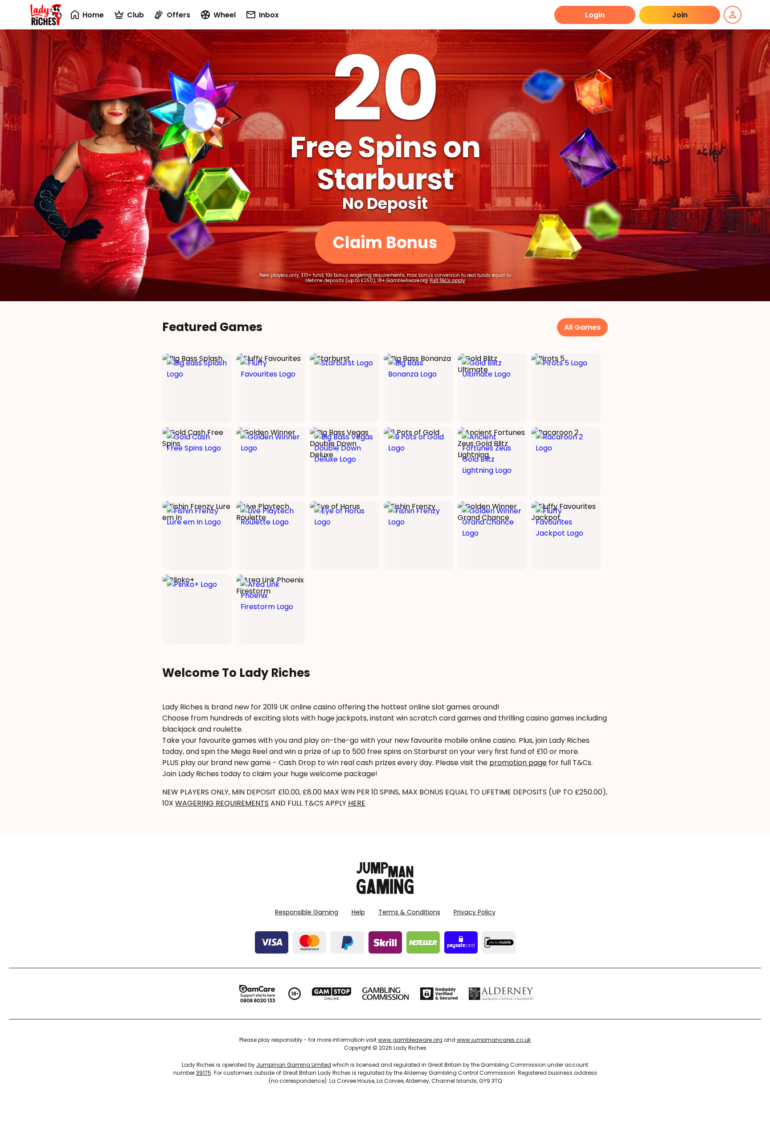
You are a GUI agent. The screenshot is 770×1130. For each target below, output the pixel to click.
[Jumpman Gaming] (385, 891)
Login (595, 15)
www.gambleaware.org (410, 1040)
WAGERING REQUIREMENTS (222, 803)
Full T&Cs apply (447, 280)
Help (358, 912)
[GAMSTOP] (332, 993)
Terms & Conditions (409, 912)
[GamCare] (257, 994)
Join (680, 15)
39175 (203, 1073)
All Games (582, 327)
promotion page (518, 762)
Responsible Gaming (306, 912)
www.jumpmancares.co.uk (494, 1040)
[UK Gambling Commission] (385, 993)
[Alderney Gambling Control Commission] (501, 993)
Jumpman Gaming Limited (293, 1065)
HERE (356, 803)
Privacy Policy (475, 912)
